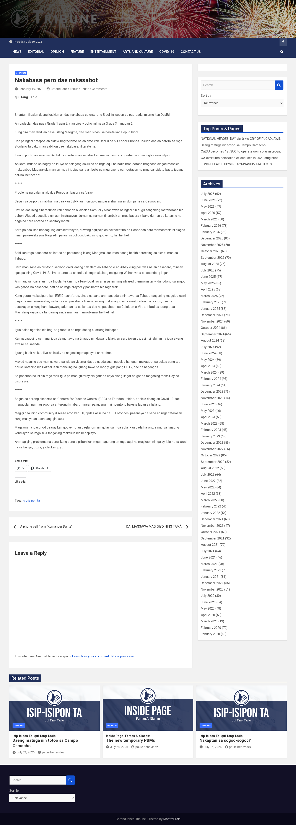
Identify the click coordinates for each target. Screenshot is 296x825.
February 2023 (211, 430)
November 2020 (212, 589)
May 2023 (208, 411)
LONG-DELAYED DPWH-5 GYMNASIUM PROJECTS (236, 164)
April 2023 (208, 417)
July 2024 (207, 347)
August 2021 (210, 545)
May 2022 (208, 487)
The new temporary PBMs (130, 738)
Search (279, 85)
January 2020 (210, 634)
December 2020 (212, 583)
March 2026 (209, 219)
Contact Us (191, 52)
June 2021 (208, 557)
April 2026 (208, 213)
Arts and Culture (138, 52)
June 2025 (208, 277)
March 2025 (209, 296)
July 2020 (207, 596)
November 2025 (212, 245)
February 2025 (211, 302)
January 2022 (210, 513)
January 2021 (210, 577)
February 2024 (211, 379)
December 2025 (212, 238)
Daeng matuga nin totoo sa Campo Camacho (233, 145)
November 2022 (212, 449)
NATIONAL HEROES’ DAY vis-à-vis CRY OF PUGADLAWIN (241, 139)
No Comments (97, 89)
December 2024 (212, 315)
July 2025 (207, 270)
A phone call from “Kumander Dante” (46, 526)
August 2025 (210, 264)
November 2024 (212, 321)
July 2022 (207, 475)
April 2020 (208, 615)
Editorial (36, 52)
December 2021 (212, 519)
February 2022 (211, 506)
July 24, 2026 (26, 752)
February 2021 (211, 570)
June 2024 (208, 353)
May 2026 (208, 207)
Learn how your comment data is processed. (104, 656)
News (17, 52)
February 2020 (211, 628)
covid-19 (166, 52)
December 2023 (212, 391)
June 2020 (208, 602)
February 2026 (211, 226)
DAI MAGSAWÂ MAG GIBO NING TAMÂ (154, 526)
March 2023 (209, 423)
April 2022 (208, 494)
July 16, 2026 (213, 747)
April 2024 (208, 366)
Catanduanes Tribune (65, 89)
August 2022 (210, 468)
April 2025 (208, 289)
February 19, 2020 (31, 89)
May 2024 (208, 360)
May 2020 (208, 608)
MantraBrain (172, 819)
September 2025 (212, 258)
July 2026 (207, 194)
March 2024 (209, 372)
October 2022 (210, 455)
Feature (77, 52)
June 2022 (208, 481)
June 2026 (208, 200)
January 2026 (210, 232)
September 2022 (212, 462)
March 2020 (209, 621)
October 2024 (210, 328)
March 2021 (209, 564)
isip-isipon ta (31, 500)
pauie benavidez (53, 752)
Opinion (57, 52)
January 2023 (210, 436)
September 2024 (212, 334)
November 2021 (212, 526)
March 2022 (209, 500)
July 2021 (207, 551)
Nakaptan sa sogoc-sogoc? (225, 738)
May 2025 (208, 283)
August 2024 (210, 340)
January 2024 (210, 385)
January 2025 (210, 309)
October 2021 (210, 532)
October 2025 (210, 251)
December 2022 (212, 443)
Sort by (206, 96)
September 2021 (212, 538)
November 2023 (212, 398)
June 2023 (208, 404)
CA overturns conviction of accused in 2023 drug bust (239, 158)
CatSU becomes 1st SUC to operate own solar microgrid (241, 151)
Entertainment (103, 52)
